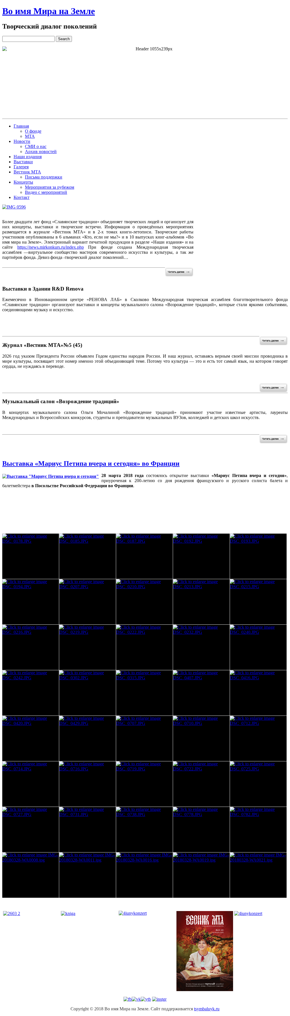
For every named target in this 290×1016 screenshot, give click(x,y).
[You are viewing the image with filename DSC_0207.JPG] (87, 601)
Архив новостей (41, 151)
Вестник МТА (27, 171)
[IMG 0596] (14, 207)
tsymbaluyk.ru (206, 1008)
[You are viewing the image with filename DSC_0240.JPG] (258, 647)
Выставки (23, 161)
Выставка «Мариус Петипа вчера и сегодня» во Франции (91, 463)
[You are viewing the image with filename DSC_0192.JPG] (201, 556)
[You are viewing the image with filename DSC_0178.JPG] (30, 556)
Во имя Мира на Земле (48, 11)
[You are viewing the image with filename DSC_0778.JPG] (201, 829)
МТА (30, 136)
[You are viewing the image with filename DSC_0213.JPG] (201, 601)
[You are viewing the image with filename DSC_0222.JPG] (144, 647)
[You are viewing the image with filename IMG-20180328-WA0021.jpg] (258, 875)
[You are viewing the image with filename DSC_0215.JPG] (258, 601)
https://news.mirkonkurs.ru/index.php (50, 247)
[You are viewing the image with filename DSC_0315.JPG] (144, 693)
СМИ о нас (35, 146)
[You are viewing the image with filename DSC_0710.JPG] (201, 738)
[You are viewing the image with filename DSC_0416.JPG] (258, 693)
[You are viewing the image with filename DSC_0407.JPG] (201, 693)
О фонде (33, 131)
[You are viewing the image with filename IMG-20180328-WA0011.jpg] (87, 875)
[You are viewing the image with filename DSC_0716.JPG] (87, 784)
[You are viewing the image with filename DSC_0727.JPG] (30, 829)
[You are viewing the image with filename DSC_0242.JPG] (30, 693)
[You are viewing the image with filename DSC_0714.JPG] (30, 784)
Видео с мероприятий (46, 192)
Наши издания (28, 156)
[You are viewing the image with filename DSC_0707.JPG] (144, 738)
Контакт (21, 197)
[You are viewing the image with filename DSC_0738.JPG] (144, 829)
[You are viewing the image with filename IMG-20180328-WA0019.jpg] (201, 875)
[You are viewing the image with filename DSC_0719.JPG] (144, 784)
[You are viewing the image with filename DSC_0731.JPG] (87, 829)
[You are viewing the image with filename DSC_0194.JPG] (30, 601)
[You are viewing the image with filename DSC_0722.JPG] (201, 784)
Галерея (21, 166)
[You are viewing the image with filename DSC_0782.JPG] (258, 829)
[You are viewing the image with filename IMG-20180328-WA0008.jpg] (30, 875)
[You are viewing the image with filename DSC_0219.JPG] (87, 647)
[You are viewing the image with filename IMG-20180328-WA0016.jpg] (144, 875)
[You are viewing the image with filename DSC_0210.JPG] (144, 601)
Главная (21, 126)
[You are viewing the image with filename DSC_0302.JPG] (87, 693)
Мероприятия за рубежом (49, 187)
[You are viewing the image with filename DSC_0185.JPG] (87, 556)
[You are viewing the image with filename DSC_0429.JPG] (87, 738)
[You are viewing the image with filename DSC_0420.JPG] (30, 738)
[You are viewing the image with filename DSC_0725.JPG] (258, 784)
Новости (22, 141)
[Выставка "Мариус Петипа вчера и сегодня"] (50, 476)
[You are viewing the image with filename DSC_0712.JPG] (258, 738)
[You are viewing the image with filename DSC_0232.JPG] (201, 647)
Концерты (23, 182)
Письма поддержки (43, 177)
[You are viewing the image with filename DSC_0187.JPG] (144, 556)
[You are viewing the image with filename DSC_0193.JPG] (258, 556)
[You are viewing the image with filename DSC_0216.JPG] (30, 647)
